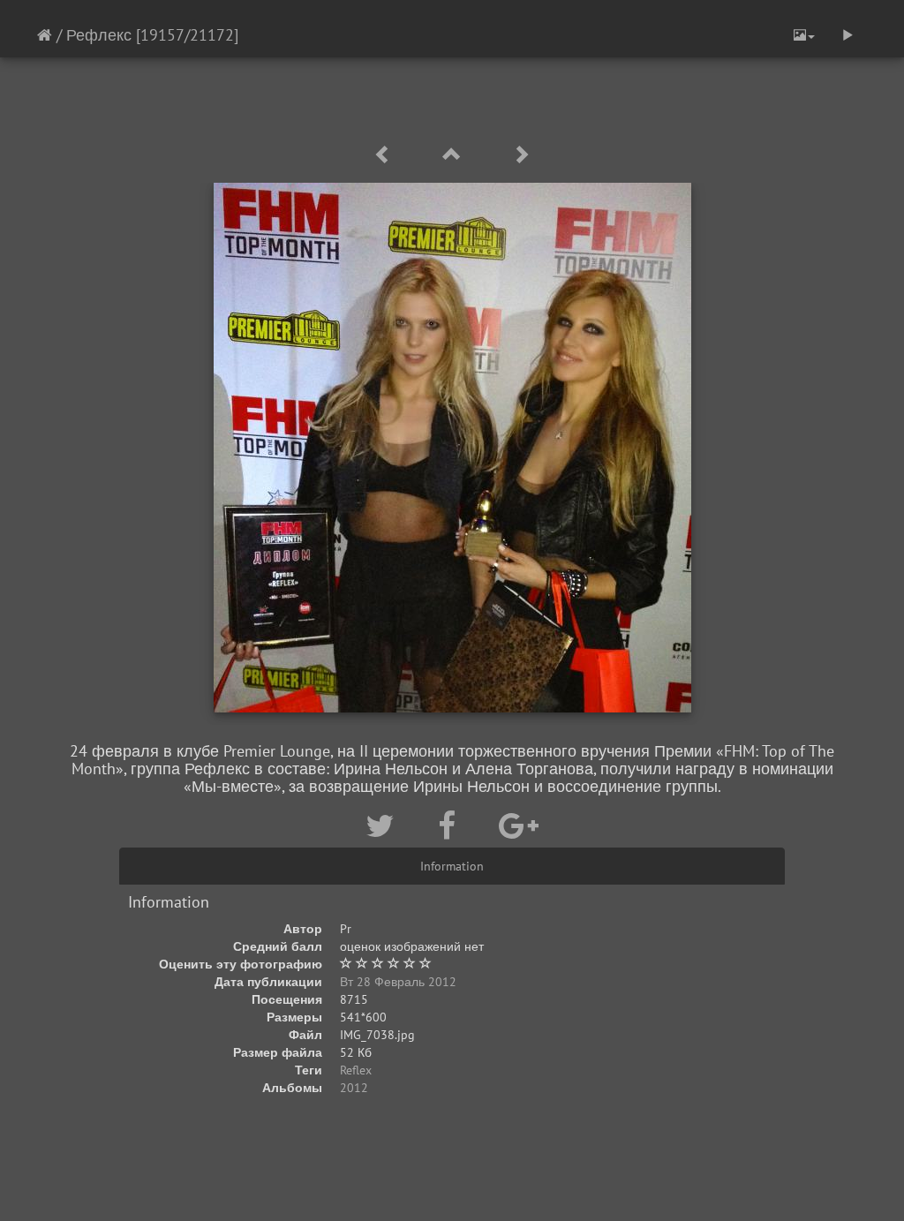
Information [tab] (452, 866)
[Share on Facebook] (450, 825)
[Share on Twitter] (384, 825)
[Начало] (44, 35)
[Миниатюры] (454, 155)
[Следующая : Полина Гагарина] (521, 155)
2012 (354, 1088)
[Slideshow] (847, 35)
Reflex (356, 1070)
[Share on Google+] (518, 825)
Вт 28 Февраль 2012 (398, 982)
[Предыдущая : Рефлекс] (385, 155)
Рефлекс (99, 35)
